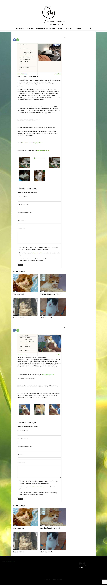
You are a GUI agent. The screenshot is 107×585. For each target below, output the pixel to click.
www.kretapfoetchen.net (43, 150)
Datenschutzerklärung (38, 253)
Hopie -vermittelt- (46, 318)
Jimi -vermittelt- (18, 318)
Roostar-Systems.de (10, 561)
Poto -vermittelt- (18, 294)
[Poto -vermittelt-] (25, 283)
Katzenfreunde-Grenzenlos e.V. (56, 579)
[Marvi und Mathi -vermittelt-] (53, 283)
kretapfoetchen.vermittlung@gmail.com (32, 142)
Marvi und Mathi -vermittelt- (50, 294)
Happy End (15, 291)
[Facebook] (90, 1)
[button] (90, 28)
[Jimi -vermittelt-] (25, 307)
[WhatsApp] (17, 39)
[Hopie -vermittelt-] (53, 307)
